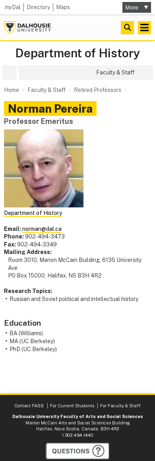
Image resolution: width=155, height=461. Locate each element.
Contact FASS (29, 405)
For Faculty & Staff (120, 405)
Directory (38, 7)
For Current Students (72, 405)
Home (11, 90)
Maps (63, 7)
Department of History (77, 53)
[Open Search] (127, 27)
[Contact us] (77, 451)
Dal (13, 7)
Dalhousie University (27, 27)
